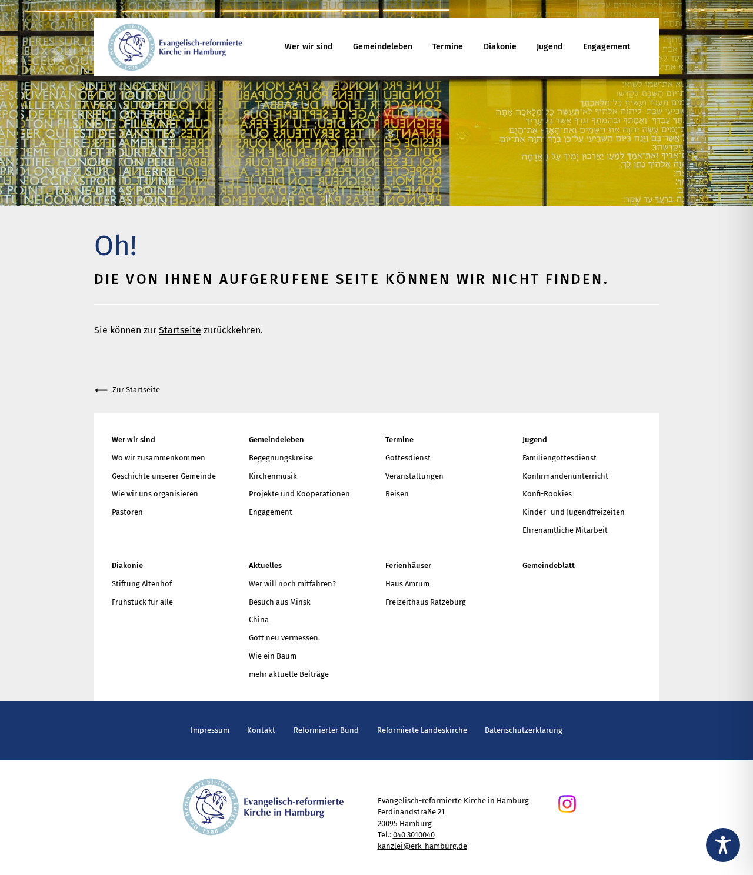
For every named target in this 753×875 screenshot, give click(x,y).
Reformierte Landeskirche (422, 730)
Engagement (606, 47)
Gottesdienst (408, 457)
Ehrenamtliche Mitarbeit (565, 530)
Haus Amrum (407, 583)
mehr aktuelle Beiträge (289, 674)
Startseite (180, 330)
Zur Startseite (136, 389)
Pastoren (127, 511)
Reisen (397, 493)
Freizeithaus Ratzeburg (425, 601)
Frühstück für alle (142, 601)
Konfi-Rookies (547, 493)
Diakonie (500, 47)
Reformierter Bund (326, 730)
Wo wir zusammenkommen (158, 457)
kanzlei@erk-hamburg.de (422, 845)
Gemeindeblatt (548, 565)
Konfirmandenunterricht (565, 476)
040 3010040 (414, 834)
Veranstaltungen (414, 476)
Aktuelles (265, 565)
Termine (447, 47)
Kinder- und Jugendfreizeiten (573, 511)
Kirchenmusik (273, 476)
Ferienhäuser (408, 565)
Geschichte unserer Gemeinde (164, 476)
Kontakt (261, 730)
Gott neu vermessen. (284, 637)
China (259, 619)
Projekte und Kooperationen (299, 493)
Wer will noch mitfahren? (292, 583)
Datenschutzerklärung (523, 730)
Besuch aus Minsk (280, 601)
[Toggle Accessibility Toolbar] (723, 845)
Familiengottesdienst (559, 457)
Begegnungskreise (281, 457)
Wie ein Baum (272, 656)
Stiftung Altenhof (142, 583)
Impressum (210, 730)
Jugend (549, 47)
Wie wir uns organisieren (155, 493)
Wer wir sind (308, 47)
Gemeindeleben (382, 47)
